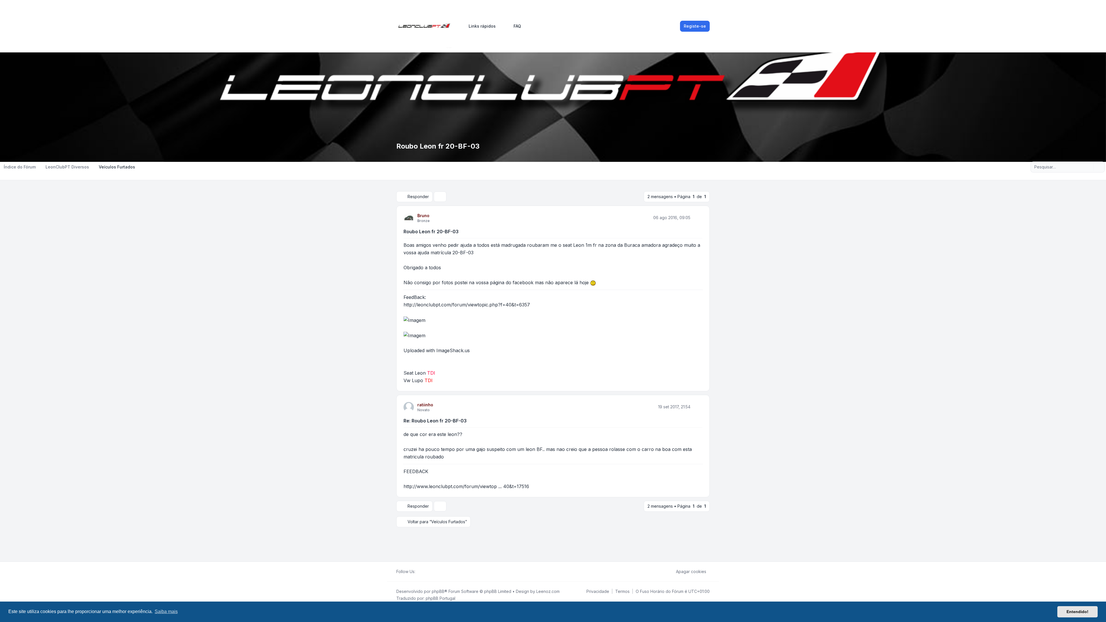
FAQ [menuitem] (517, 26)
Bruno (423, 215)
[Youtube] (428, 571)
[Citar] (697, 218)
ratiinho (425, 404)
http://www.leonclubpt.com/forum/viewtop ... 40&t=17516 (466, 486)
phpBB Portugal (440, 598)
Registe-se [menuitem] (695, 26)
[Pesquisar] (1088, 167)
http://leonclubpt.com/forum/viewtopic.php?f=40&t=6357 (467, 305)
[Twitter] (423, 571)
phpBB (438, 591)
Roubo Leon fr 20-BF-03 (431, 231)
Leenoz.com (548, 591)
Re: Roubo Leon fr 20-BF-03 (435, 421)
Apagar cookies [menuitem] (691, 571)
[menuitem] (479, 26)
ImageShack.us (453, 350)
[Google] (432, 571)
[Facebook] (419, 571)
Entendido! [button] (1077, 611)
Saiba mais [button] (166, 611)
